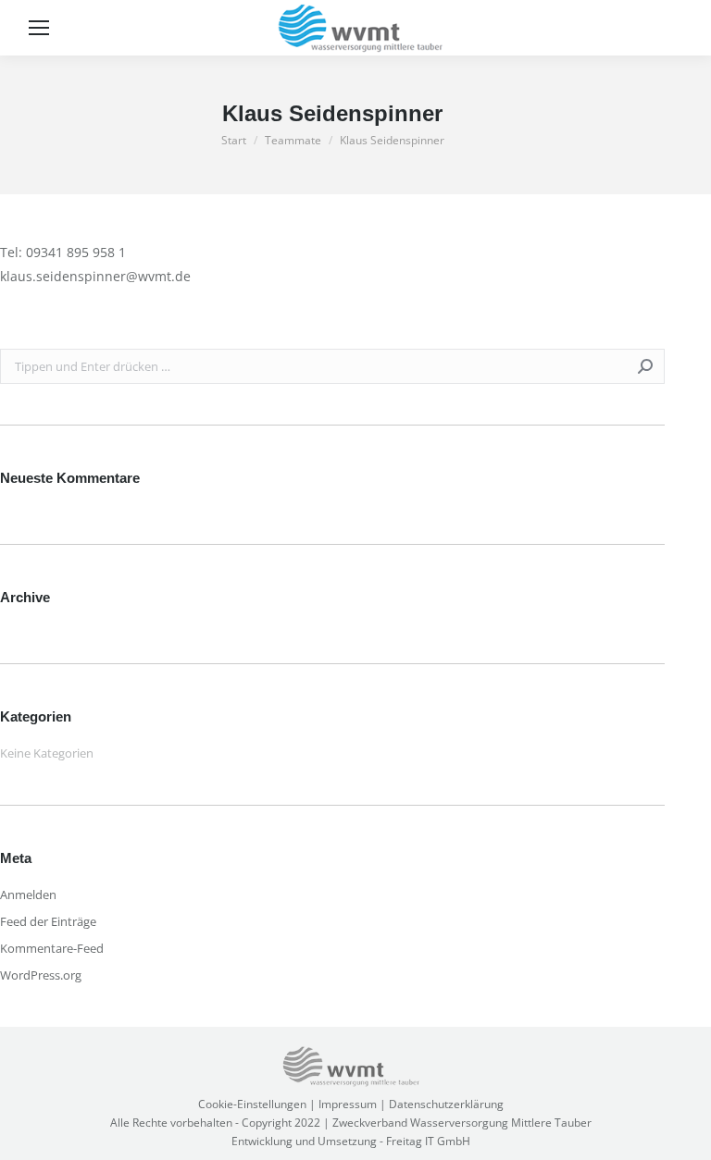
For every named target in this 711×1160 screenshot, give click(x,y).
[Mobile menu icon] (39, 28)
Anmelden (28, 894)
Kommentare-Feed (52, 948)
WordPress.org (40, 975)
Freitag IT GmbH (428, 1141)
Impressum (347, 1104)
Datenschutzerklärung (446, 1104)
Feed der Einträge (48, 921)
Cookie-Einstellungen (252, 1104)
